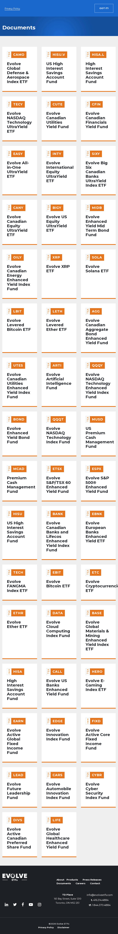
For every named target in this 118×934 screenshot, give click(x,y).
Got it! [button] (103, 8)
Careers (80, 883)
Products (72, 879)
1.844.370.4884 (99, 905)
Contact (95, 883)
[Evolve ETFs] (14, 884)
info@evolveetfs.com (100, 895)
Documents (64, 883)
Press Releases (92, 879)
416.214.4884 (99, 900)
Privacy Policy (46, 927)
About (60, 879)
